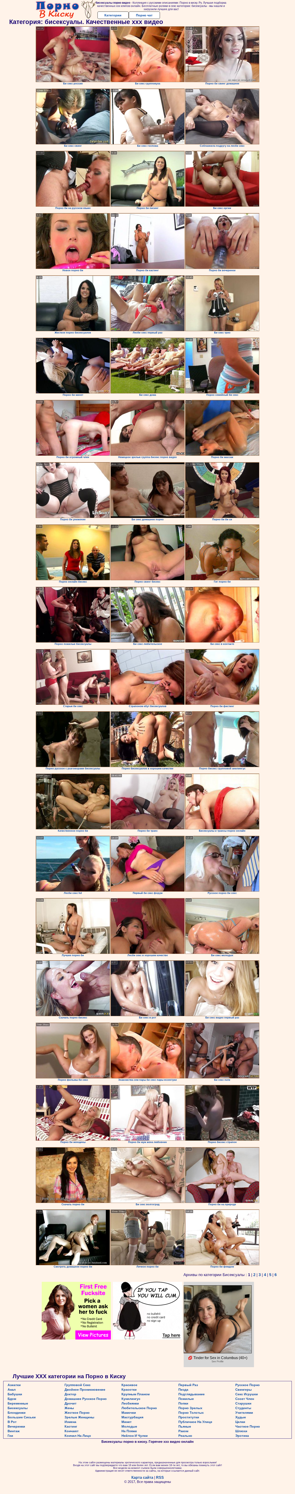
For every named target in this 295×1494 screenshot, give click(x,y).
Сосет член (244, 1399)
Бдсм (12, 1399)
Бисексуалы (18, 1408)
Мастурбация (132, 1417)
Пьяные (184, 1426)
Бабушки (15, 1394)
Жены (69, 1408)
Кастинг (71, 1426)
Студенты (243, 1408)
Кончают (72, 1431)
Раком (183, 1431)
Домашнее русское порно (86, 1399)
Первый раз (188, 1385)
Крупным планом (135, 1394)
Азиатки (14, 1385)
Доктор (70, 1394)
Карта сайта (142, 1477)
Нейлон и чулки (134, 1435)
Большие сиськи (22, 1417)
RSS (160, 1477)
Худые (240, 1417)
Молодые (129, 1426)
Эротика (242, 1435)
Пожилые (186, 1399)
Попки (183, 1403)
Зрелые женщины (79, 1417)
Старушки (243, 1403)
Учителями (244, 1412)
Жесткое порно (77, 1412)
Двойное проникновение (85, 1389)
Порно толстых (191, 1412)
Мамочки (128, 1412)
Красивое (129, 1385)
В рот (12, 1422)
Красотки (129, 1389)
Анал (12, 1389)
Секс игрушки (246, 1394)
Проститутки (188, 1417)
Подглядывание (191, 1394)
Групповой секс (78, 1385)
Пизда (183, 1389)
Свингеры (243, 1389)
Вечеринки (16, 1426)
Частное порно (247, 1426)
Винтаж (14, 1431)
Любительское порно (139, 1408)
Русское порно (247, 1385)
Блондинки (17, 1412)
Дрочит (71, 1403)
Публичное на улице (195, 1422)
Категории (112, 15)
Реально (185, 1435)
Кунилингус (130, 1399)
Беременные (18, 1403)
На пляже (129, 1431)
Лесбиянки (130, 1403)
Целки (240, 1422)
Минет (126, 1422)
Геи (10, 1435)
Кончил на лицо (78, 1435)
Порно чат (144, 15)
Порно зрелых (190, 1408)
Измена (70, 1422)
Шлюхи (241, 1431)
